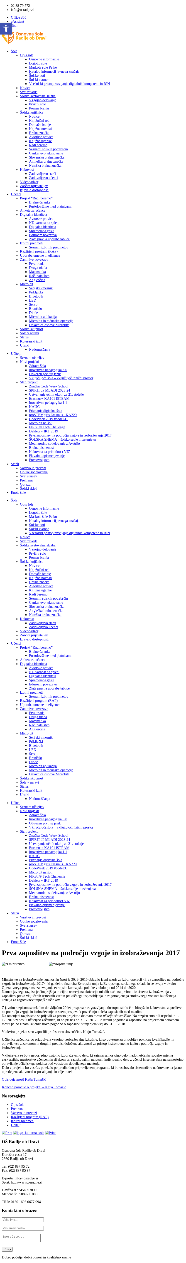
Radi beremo (38, 145)
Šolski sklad (28, 488)
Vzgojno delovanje (42, 100)
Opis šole (26, 55)
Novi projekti (29, 362)
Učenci (16, 194)
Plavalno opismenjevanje (47, 456)
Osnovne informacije (44, 59)
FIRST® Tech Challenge (47, 427)
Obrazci (25, 484)
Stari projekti (29, 382)
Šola (14, 51)
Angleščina (37, 280)
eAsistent (17, 21)
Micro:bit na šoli (40, 423)
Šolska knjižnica (31, 112)
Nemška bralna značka (45, 165)
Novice (25, 88)
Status (24, 337)
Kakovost (27, 169)
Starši (15, 464)
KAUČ (34, 407)
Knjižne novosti (40, 129)
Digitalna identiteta (33, 214)
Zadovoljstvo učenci (43, 178)
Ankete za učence (32, 210)
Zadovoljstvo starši (42, 174)
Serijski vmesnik (41, 288)
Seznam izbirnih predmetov (48, 247)
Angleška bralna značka (46, 161)
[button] (6, 29)
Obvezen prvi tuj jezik (45, 374)
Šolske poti (37, 75)
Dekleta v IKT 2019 (43, 431)
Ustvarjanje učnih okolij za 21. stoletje (56, 394)
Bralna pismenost (41, 447)
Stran (14, 25)
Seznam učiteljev (32, 358)
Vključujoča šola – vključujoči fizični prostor (61, 378)
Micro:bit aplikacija (43, 317)
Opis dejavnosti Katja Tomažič (24, 1079)
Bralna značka (39, 133)
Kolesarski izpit (31, 341)
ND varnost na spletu (44, 223)
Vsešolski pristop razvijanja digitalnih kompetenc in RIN (69, 84)
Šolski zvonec (39, 80)
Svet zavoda (28, 92)
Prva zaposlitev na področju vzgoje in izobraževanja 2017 (70, 435)
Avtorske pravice (41, 219)
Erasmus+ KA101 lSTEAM (49, 398)
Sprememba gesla (41, 231)
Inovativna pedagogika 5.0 (48, 370)
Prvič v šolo (37, 104)
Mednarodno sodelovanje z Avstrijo (54, 443)
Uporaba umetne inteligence (40, 255)
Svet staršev (28, 476)
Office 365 (18, 17)
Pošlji (7, 1249)
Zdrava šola (37, 366)
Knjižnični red (39, 120)
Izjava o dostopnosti (34, 190)
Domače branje (40, 125)
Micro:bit (26, 284)
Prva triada (36, 264)
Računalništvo (39, 276)
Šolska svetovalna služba (38, 96)
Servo (33, 304)
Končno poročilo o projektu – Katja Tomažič (34, 1087)
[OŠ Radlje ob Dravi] (24, 43)
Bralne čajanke (39, 202)
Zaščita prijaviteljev (34, 186)
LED (32, 300)
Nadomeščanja (39, 349)
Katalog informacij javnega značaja (54, 71)
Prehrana (26, 480)
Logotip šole (38, 63)
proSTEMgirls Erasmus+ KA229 (53, 415)
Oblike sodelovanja (34, 472)
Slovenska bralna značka (46, 157)
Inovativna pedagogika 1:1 (48, 402)
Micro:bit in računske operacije (51, 321)
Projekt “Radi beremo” (36, 198)
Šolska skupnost (31, 329)
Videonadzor (29, 182)
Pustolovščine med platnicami (50, 206)
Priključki (36, 292)
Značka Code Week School (48, 386)
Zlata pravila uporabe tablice (49, 239)
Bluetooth (36, 296)
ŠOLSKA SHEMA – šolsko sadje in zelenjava (62, 439)
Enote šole (18, 492)
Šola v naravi (29, 333)
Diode (33, 313)
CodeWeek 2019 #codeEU (48, 419)
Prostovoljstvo (39, 460)
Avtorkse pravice (41, 137)
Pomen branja (39, 108)
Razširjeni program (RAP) (39, 251)
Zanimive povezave (34, 259)
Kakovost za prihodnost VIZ (49, 452)
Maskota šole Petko (43, 67)
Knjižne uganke (40, 141)
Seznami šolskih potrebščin (48, 149)
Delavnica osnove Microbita (49, 325)
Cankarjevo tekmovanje (46, 153)
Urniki (24, 345)
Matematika (37, 272)
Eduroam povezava (43, 235)
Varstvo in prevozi (33, 468)
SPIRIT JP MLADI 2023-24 (49, 390)
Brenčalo (35, 308)
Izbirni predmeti (31, 243)
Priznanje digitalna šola (45, 411)
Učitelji (16, 353)
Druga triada (38, 268)
